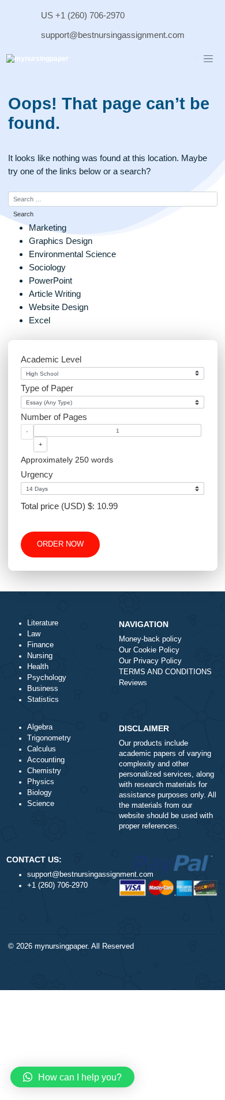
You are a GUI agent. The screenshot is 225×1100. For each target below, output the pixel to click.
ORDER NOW (60, 544)
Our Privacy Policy (150, 661)
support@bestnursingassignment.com (113, 35)
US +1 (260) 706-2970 (83, 15)
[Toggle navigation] (208, 59)
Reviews (133, 683)
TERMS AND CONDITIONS (165, 672)
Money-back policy (150, 639)
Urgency (37, 474)
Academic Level (51, 359)
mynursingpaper (61, 946)
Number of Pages (54, 417)
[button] (72, 1077)
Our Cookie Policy (149, 650)
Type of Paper (47, 388)
